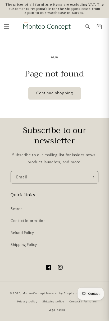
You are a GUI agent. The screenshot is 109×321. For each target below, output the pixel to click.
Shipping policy (53, 301)
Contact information (83, 301)
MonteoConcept (33, 293)
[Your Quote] (99, 26)
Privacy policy (27, 301)
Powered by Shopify (60, 293)
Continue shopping (54, 93)
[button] (6, 26)
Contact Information (28, 221)
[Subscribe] (92, 177)
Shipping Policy (24, 245)
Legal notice (57, 309)
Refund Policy (22, 233)
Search (17, 209)
